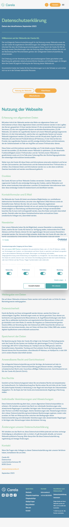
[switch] (26, 273)
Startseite (28, 492)
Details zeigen (58, 280)
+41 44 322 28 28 (46, 495)
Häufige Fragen (30, 501)
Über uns (28, 507)
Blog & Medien (30, 504)
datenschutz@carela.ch (10, 469)
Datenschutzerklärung (59, 494)
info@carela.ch (45, 492)
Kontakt (55, 5)
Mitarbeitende (34, 96)
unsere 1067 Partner (14, 249)
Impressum (56, 497)
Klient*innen (45, 90)
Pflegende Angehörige (32, 495)
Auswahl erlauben (34, 286)
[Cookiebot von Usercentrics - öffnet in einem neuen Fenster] (59, 239)
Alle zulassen (56, 286)
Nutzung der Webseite (23, 90)
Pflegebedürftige (31, 498)
